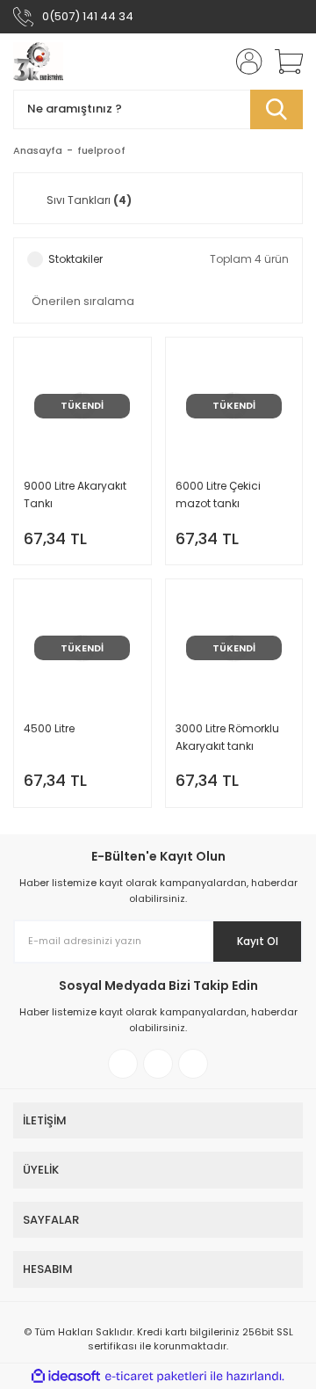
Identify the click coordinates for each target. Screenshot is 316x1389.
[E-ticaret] (155, 1377)
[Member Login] (244, 61)
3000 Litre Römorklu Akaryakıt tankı (227, 737)
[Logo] (38, 61)
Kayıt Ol (257, 941)
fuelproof (101, 150)
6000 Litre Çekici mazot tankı (218, 494)
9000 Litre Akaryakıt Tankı (75, 494)
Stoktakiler (75, 258)
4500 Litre (49, 728)
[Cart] (282, 61)
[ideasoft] (66, 1376)
